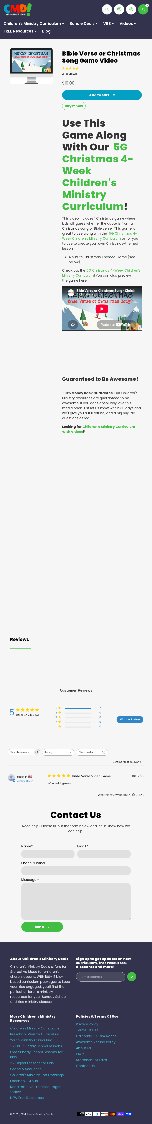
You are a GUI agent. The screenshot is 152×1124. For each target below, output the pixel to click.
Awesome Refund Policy (95, 1042)
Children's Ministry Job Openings (37, 1075)
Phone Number (33, 863)
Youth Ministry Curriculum (31, 1040)
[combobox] (58, 752)
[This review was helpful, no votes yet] (133, 795)
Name (27, 846)
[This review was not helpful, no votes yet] (140, 795)
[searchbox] (20, 752)
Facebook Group (24, 1080)
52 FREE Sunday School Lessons (36, 1046)
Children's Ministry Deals (37, 1114)
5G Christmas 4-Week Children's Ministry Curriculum (98, 176)
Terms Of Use (87, 1030)
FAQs (80, 1054)
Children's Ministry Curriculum (34, 1028)
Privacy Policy (87, 1024)
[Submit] (131, 976)
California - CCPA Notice (96, 1036)
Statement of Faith (91, 1059)
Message (30, 879)
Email (83, 846)
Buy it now (74, 106)
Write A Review (130, 719)
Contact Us (85, 1065)
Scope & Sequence (26, 1069)
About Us (83, 1048)
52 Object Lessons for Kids (32, 1063)
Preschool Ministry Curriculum (34, 1034)
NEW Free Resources (27, 1097)
